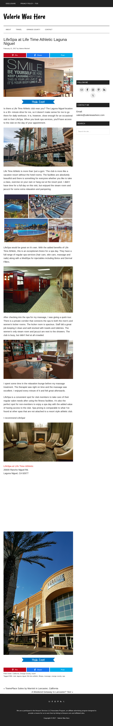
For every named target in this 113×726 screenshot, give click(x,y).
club (14, 676)
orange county (57, 676)
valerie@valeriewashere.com (90, 115)
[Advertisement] (92, 58)
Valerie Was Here (24, 16)
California (16, 673)
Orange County (25, 673)
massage (47, 676)
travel (34, 673)
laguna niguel (21, 676)
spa (63, 676)
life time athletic (32, 676)
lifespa (41, 676)
